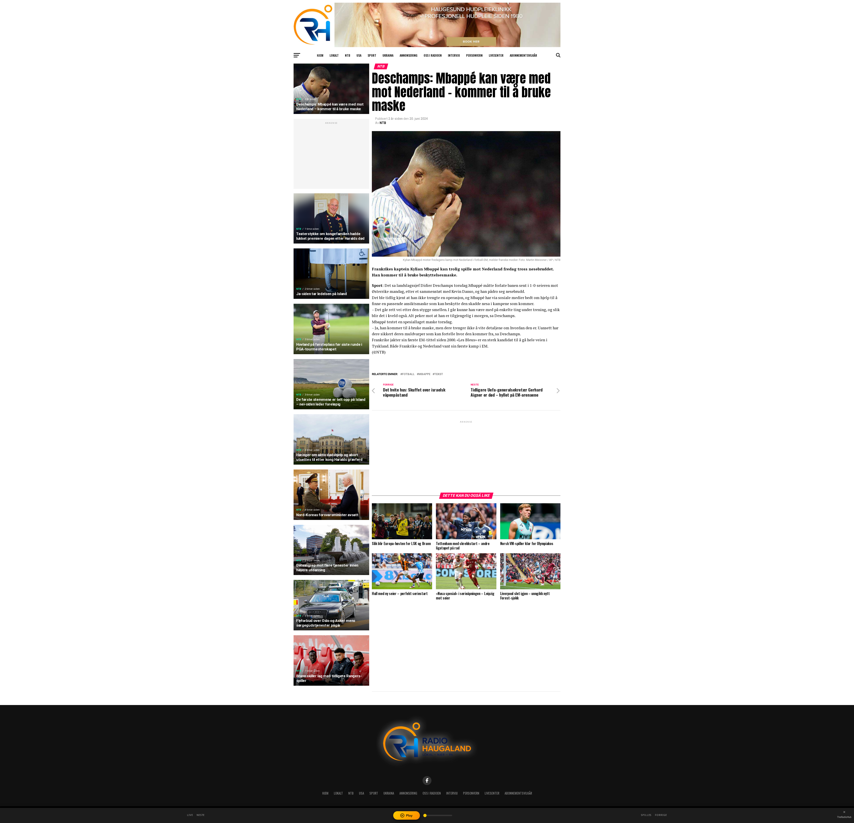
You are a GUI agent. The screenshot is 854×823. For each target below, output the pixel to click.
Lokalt (334, 55)
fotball (408, 374)
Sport (372, 55)
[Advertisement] (331, 156)
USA (359, 55)
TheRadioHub (844, 817)
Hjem (320, 55)
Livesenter (496, 55)
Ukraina (388, 55)
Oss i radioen (433, 55)
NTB (347, 55)
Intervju (454, 55)
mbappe (424, 374)
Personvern (474, 55)
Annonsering (408, 55)
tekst (438, 374)
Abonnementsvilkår (523, 55)
